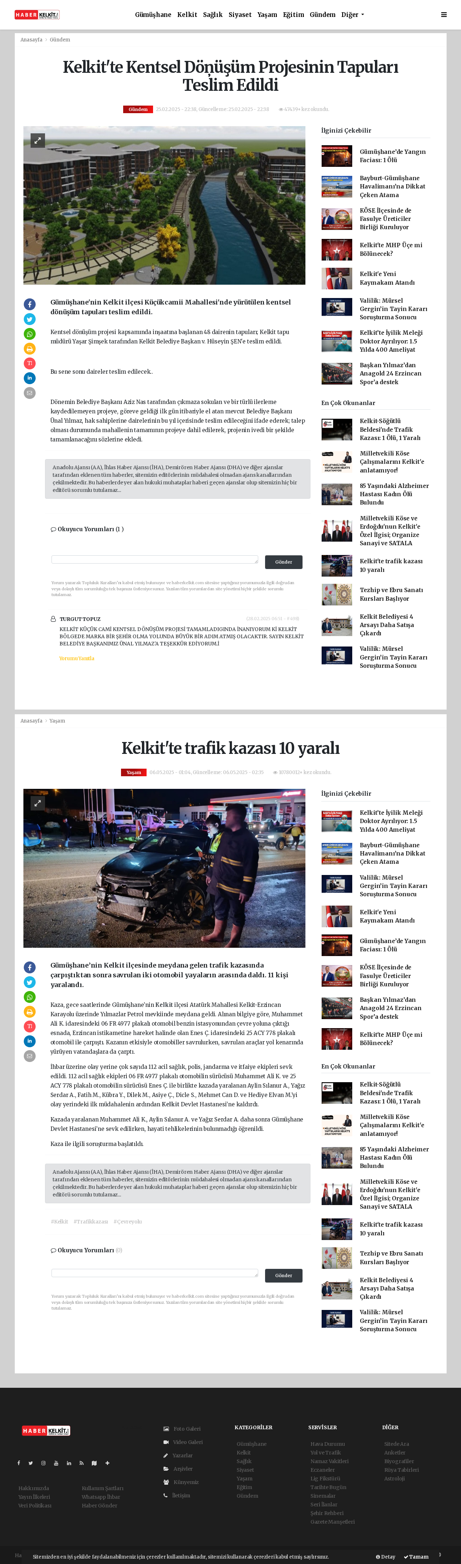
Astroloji (394, 1478)
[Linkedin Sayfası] (72, 1463)
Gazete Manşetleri (332, 1522)
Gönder (283, 562)
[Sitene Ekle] (110, 1463)
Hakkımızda (33, 1488)
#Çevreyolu (127, 1221)
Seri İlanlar (323, 1504)
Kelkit (187, 15)
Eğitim (293, 15)
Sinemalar (323, 1496)
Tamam (418, 1557)
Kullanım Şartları (103, 1488)
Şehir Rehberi (327, 1513)
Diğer (350, 15)
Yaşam (267, 15)
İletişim (180, 1495)
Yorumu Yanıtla (76, 659)
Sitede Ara (396, 1444)
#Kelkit (59, 1221)
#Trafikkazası (90, 1221)
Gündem (323, 15)
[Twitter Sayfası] (33, 1463)
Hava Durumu (327, 1444)
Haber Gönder (99, 1505)
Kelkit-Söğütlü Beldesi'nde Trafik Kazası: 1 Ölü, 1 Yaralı (390, 429)
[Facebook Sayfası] (21, 1463)
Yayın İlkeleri (34, 1497)
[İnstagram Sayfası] (46, 1463)
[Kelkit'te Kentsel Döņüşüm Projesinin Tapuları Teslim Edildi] (164, 205)
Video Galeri (187, 1442)
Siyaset (240, 15)
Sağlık (213, 15)
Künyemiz (186, 1482)
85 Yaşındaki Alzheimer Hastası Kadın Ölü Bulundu (394, 494)
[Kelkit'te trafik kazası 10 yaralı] (164, 868)
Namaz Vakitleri (329, 1461)
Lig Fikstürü (325, 1478)
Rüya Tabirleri (401, 1470)
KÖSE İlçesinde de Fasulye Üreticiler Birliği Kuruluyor (386, 219)
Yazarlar (182, 1455)
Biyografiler (399, 1461)
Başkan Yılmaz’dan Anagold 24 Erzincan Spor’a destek (391, 374)
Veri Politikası (35, 1505)
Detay (387, 1557)
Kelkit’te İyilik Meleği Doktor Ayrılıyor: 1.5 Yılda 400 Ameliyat (391, 341)
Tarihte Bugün (328, 1487)
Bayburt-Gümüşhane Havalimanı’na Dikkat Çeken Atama (392, 187)
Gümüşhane (153, 15)
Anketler (395, 1452)
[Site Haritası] (97, 1463)
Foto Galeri (187, 1429)
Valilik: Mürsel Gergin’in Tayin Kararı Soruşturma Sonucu (394, 309)
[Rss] (84, 1463)
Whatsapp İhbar (101, 1497)
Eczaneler (322, 1470)
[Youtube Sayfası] (59, 1463)
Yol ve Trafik (325, 1452)
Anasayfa (32, 40)
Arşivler (183, 1469)
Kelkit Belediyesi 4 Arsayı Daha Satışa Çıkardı (387, 625)
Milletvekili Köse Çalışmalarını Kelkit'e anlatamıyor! (392, 462)
